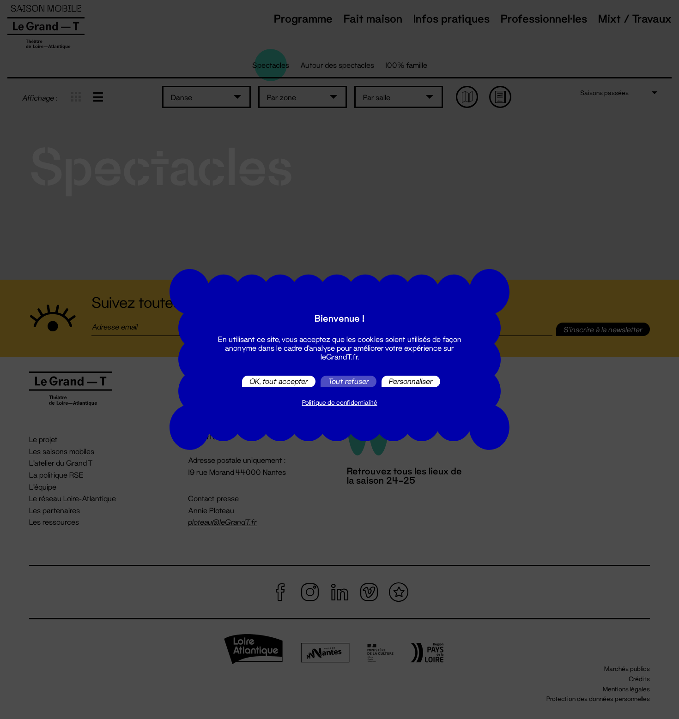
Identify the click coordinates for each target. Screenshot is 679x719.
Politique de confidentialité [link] (339, 402)
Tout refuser (348, 381)
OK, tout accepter (278, 381)
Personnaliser (411, 381)
